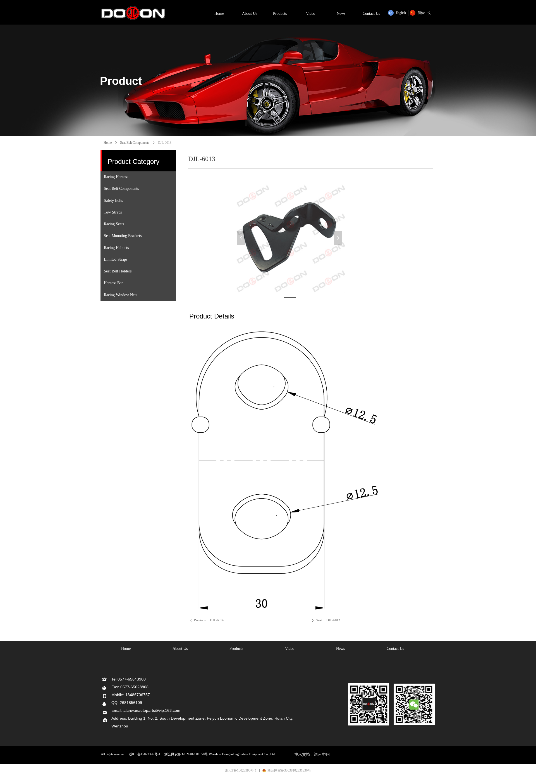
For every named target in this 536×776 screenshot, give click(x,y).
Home (108, 143)
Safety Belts (113, 200)
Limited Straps (115, 259)
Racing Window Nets (120, 295)
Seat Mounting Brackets (123, 236)
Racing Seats (114, 224)
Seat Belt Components (121, 188)
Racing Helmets (116, 248)
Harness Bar (113, 283)
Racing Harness (116, 177)
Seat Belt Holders (117, 271)
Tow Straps (113, 212)
